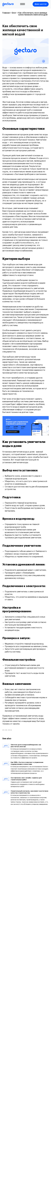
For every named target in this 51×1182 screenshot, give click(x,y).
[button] (41, 4)
